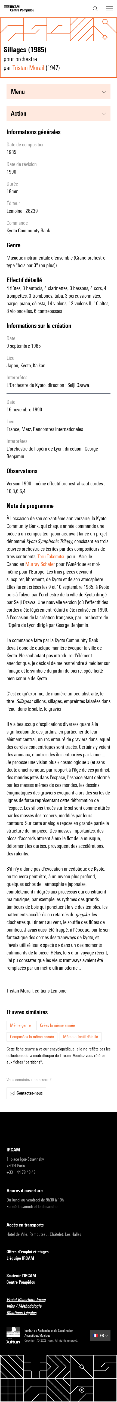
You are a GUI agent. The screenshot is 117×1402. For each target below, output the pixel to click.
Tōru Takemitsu (52, 556)
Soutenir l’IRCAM (21, 1275)
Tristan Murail (28, 67)
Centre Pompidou (21, 1282)
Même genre (20, 1025)
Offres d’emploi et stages (28, 1251)
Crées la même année (57, 1025)
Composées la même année (32, 1036)
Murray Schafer (40, 564)
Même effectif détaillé (80, 1036)
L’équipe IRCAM (20, 1258)
